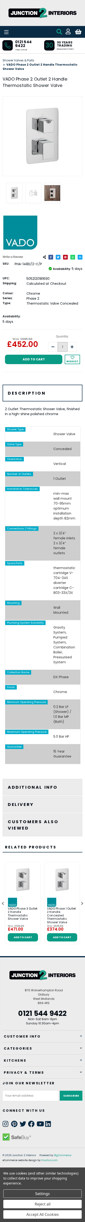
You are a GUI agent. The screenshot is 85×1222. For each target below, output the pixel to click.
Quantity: (62, 336)
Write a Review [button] (13, 257)
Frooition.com (49, 1160)
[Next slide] (82, 903)
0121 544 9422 (23, 43)
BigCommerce (62, 1155)
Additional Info (33, 787)
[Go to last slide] (3, 903)
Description (27, 393)
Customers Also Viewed (33, 825)
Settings (42, 1193)
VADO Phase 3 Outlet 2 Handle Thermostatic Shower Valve (23, 914)
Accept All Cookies (42, 1214)
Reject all (43, 1204)
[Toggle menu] (19, 32)
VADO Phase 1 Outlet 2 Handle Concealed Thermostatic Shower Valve (61, 915)
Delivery (21, 804)
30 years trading (64, 44)
